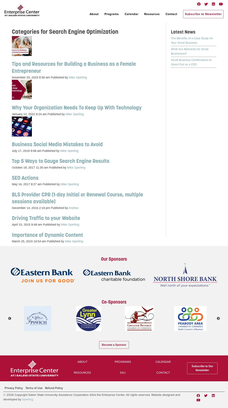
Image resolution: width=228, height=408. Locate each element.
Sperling (27, 399)
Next (218, 318)
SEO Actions (25, 177)
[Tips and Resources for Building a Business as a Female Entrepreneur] (22, 53)
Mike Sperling (78, 77)
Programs (111, 14)
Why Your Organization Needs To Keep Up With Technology (77, 107)
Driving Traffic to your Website (46, 218)
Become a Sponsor (114, 344)
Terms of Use (34, 388)
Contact (171, 14)
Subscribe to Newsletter (203, 14)
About (94, 14)
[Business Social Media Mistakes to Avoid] (22, 134)
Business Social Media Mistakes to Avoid (57, 144)
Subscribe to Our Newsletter (202, 368)
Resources (152, 14)
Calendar (131, 14)
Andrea (73, 208)
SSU (123, 372)
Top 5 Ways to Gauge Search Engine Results (60, 161)
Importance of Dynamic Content (47, 234)
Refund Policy (54, 388)
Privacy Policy (14, 388)
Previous (9, 318)
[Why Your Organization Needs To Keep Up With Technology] (22, 97)
